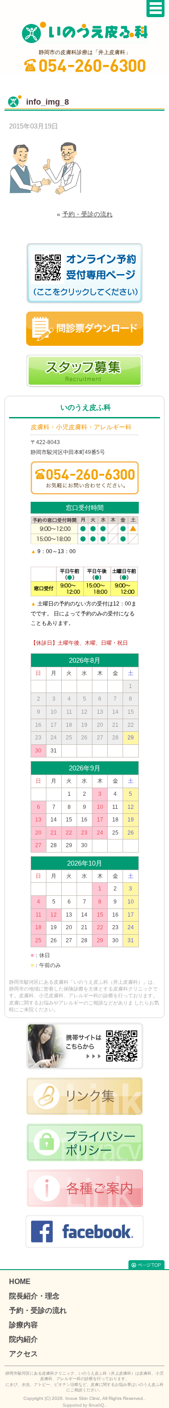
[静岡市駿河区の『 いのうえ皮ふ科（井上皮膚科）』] (85, 32)
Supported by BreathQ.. (85, 1405)
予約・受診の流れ (87, 214)
